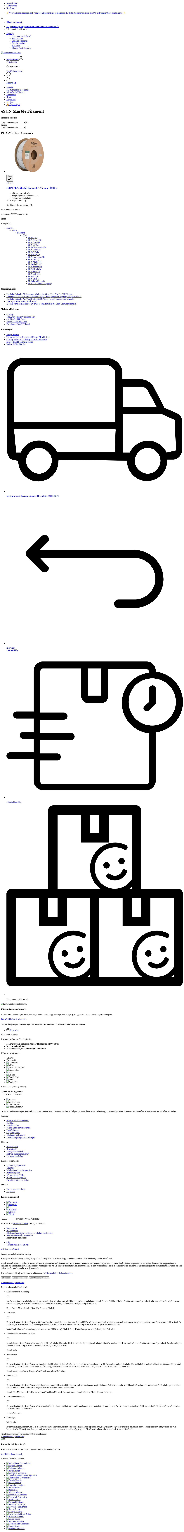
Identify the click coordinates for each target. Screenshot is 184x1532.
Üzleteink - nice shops (15, 1189)
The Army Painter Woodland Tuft (20, 317)
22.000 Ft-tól (32, 26)
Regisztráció (11, 1149)
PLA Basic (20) (34, 240)
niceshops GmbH (20, 1223)
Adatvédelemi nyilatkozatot (12, 1282)
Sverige (19, 1511)
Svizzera (20, 1521)
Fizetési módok (18, 43)
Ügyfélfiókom (12, 1130)
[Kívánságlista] (8, 75)
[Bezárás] (2, 18)
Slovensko (22, 1507)
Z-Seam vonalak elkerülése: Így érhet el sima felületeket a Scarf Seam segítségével (41, 304)
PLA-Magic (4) (34, 262)
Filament (21, 233)
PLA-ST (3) (33, 276)
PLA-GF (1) (33, 252)
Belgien (19, 1465)
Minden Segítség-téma (21, 48)
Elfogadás (6, 1278)
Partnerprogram (13, 1173)
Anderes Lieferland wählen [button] (12, 1458)
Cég (8, 1242)
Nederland (22, 1495)
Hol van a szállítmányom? (17, 1154)
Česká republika (30, 1475)
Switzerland (24, 1524)
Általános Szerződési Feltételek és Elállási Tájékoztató (29, 1233)
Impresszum (11, 1228)
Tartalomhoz (11, 6)
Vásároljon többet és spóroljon (19, 1170)
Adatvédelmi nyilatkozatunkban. (59, 1273)
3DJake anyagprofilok (15, 1165)
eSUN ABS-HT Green (16, 319)
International (25, 1463)
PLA (25, 235)
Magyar (19, 1492)
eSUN (14, 230)
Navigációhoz (12, 3)
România (21, 1528)
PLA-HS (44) (34, 254)
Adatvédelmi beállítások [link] (16, 1238)
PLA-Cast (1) (34, 242)
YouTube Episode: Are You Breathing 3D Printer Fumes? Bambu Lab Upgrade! (40, 299)
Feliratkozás (11, 62)
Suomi (17, 1509)
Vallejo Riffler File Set (15, 344)
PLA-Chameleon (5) (37, 247)
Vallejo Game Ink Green (16, 322)
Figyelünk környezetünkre (17, 1180)
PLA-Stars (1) (34, 279)
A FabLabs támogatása (16, 1177)
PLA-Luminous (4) (36, 257)
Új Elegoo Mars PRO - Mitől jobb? (21, 301)
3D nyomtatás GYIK (15, 1175)
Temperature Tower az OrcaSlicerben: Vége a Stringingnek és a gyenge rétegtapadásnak (43, 296)
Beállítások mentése (10, 1434)
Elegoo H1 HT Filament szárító (19, 342)
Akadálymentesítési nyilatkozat (19, 1235)
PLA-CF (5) (33, 245)
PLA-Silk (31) (34, 274)
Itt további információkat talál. (14, 1019)
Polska (17, 1499)
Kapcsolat (16, 46)
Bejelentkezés (12, 1146)
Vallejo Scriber (12, 334)
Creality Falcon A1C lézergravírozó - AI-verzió (26, 339)
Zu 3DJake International (11, 1454)
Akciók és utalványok (15, 1135)
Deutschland (25, 1478)
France (18, 1482)
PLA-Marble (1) (35, 264)
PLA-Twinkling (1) (36, 281)
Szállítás (9, 1123)
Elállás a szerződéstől (10, 1249)
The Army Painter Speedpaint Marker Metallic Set (27, 337)
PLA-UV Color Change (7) (40, 283)
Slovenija (21, 1504)
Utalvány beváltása (14, 1156)
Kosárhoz (10, 8)
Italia (15, 1490)
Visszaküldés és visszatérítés (18, 1128)
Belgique (21, 1468)
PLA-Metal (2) (34, 269)
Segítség (10, 33)
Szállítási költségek (20, 41)
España (18, 1480)
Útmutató (10, 1168)
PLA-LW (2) (33, 259)
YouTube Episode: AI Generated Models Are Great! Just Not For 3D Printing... (40, 294)
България (22, 1473)
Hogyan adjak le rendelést (17, 1120)
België (17, 1470)
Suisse (17, 1519)
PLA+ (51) (32, 237)
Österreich (22, 1497)
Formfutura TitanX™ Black (18, 324)
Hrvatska (21, 1485)
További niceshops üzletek (17, 1245)
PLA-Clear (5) (34, 250)
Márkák (9, 228)
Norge (17, 1526)
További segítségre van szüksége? (20, 1137)
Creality (9, 314)
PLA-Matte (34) (35, 267)
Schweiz (20, 1516)
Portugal (19, 1502)
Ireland (18, 1487)
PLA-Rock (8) (34, 271)
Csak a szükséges (20, 1278)
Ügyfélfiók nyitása (14, 71)
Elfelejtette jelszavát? (15, 1151)
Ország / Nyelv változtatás (28, 1219)
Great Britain (25, 1514)
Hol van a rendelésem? (21, 36)
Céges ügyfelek (13, 1132)
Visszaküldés (17, 38)
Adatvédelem (12, 1230)
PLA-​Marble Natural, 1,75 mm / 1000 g (31, 188)
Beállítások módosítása (39, 1278)
